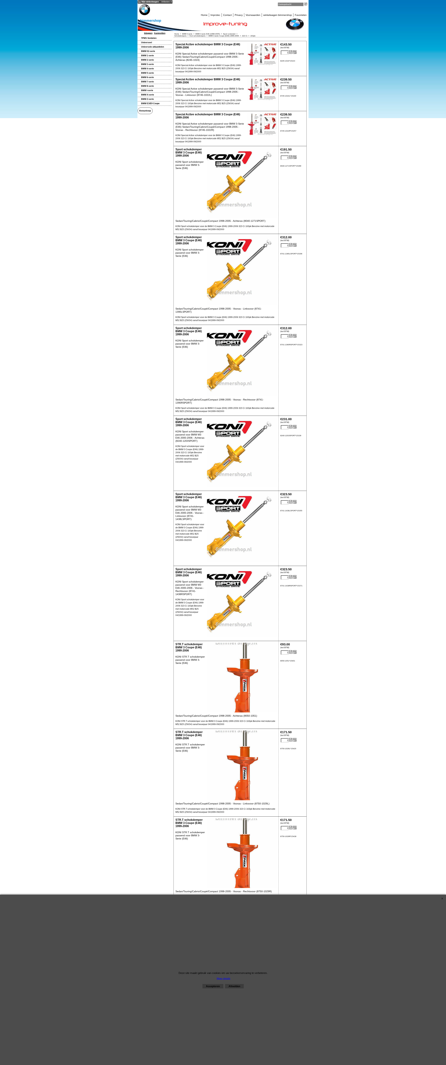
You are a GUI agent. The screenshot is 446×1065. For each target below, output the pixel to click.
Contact (227, 15)
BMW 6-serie (147, 77)
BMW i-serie (147, 90)
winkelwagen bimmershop (277, 15)
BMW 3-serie (147, 64)
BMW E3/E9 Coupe (150, 103)
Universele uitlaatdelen (152, 47)
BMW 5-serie (147, 73)
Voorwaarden (253, 15)
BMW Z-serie (147, 99)
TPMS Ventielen (148, 38)
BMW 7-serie (147, 81)
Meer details (223, 978)
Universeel (146, 42)
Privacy (239, 15)
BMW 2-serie (147, 60)
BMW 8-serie (147, 86)
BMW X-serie (147, 95)
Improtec (215, 15)
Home (204, 15)
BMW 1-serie (147, 55)
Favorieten (301, 15)
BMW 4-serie (147, 68)
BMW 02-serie (148, 51)
